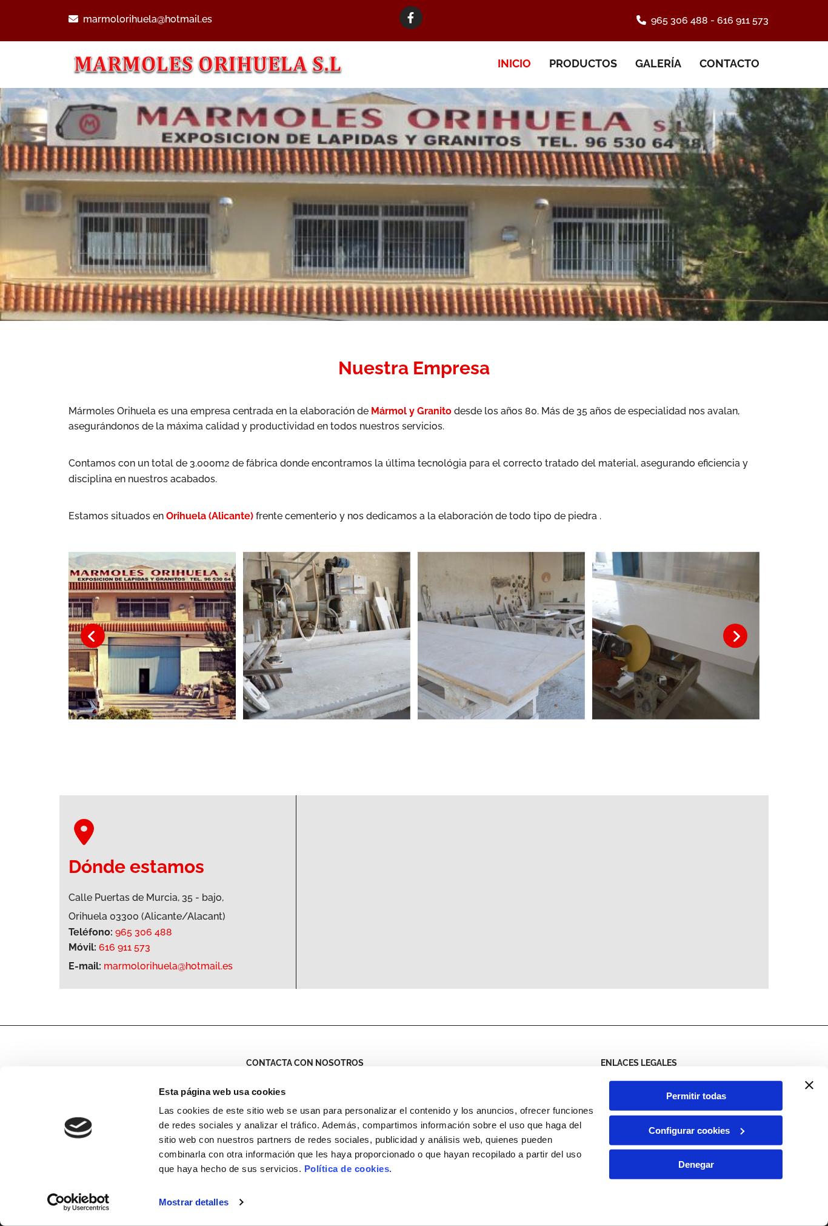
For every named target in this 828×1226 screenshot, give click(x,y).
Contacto (729, 63)
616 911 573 (743, 20)
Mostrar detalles (194, 1202)
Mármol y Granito (411, 411)
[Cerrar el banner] (809, 1085)
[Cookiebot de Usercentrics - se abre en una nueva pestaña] (78, 1202)
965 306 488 (679, 20)
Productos (583, 63)
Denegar (696, 1164)
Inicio (514, 63)
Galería (658, 63)
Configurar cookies (689, 1130)
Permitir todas (696, 1096)
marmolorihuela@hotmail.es (147, 19)
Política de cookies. (348, 1169)
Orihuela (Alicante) (209, 516)
